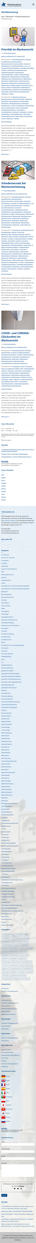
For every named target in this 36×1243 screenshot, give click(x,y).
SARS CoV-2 (17, 379)
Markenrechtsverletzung (8, 772)
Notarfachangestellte (7, 814)
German (8, 1076)
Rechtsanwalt (5, 837)
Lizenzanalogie (14, 249)
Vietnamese (9, 1109)
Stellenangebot (5, 877)
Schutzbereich (21, 110)
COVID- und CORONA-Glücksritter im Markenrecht (15, 337)
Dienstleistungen (23, 236)
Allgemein (28, 59)
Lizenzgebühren (26, 371)
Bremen (3, 480)
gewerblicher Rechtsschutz (9, 687)
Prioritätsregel (20, 105)
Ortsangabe (4, 379)
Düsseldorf (3, 483)
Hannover (3, 491)
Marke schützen (5, 1006)
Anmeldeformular (6, 61)
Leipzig (3, 494)
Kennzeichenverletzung (12, 247)
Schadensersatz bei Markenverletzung (13, 185)
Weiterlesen (5, 154)
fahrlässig (30, 238)
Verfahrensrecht (5, 902)
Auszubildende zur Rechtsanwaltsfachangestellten (15, 588)
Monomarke (25, 85)
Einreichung (19, 941)
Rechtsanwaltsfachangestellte (9, 846)
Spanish (8, 1088)
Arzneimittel (16, 366)
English (8, 1080)
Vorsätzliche (4, 271)
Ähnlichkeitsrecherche (18, 59)
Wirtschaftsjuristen (6, 919)
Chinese (8, 1117)
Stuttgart (3, 500)
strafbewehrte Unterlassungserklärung (12, 880)
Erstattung (4, 238)
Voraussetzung (28, 116)
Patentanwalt (5, 1029)
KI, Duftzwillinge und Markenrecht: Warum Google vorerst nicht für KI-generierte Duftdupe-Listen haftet (17, 450)
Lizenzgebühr (23, 249)
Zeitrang (11, 94)
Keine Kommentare (6, 121)
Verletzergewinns (12, 268)
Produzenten (5, 834)
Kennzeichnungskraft (13, 948)
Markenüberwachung (24, 83)
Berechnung (4, 236)
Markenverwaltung (6, 792)
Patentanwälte (5, 820)
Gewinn (17, 243)
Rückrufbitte (24, 107)
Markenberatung (24, 373)
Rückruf (18, 107)
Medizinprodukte (25, 375)
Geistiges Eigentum (6, 665)
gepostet (18, 241)
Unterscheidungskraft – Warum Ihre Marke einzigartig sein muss (16, 457)
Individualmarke (19, 72)
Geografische (11, 241)
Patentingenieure (6, 826)
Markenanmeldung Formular (9, 1008)
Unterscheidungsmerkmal (21, 383)
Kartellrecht (4, 1066)
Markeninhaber (24, 101)
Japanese (8, 1105)
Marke (30, 948)
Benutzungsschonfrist (7, 64)
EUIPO (3, 642)
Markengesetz (5, 750)
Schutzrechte (5, 972)
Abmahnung (4, 566)
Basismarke (16, 97)
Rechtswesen (5, 854)
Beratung (27, 234)
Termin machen (6, 440)
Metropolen (4, 798)
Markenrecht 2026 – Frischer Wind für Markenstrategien (14, 454)
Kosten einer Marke (6, 724)
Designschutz (5, 988)
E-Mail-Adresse (5, 1149)
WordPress (18, 1240)
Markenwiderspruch (6, 795)
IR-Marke (16, 74)
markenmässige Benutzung (9, 761)
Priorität (8, 87)
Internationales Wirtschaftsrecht (10, 1055)
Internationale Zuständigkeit (9, 707)
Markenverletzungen (18, 260)
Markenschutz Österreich (8, 1014)
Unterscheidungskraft (7, 383)
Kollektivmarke (5, 76)
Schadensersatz (28, 262)
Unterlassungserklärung (8, 891)
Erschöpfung (4, 628)
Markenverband (5, 85)
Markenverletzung (16, 85)
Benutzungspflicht (16, 61)
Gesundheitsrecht (6, 1049)
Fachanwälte (4, 648)
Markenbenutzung (6, 79)
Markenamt (5, 951)
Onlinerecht (4, 817)
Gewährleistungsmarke (7, 72)
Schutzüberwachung (7, 865)
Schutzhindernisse (6, 89)
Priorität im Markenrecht (17, 49)
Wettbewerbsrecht (6, 913)
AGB (20, 525)
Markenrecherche (24, 81)
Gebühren (4, 371)
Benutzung (23, 97)
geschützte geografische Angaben (11, 676)
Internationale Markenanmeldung (10, 701)
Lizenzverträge (5, 730)
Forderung (4, 241)
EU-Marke (14, 203)
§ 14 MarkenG (5, 555)
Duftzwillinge (5, 614)
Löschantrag (4, 373)
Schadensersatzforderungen (25, 264)
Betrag (11, 236)
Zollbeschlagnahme (6, 925)
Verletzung (20, 268)
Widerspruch (4, 94)
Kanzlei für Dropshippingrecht (9, 991)
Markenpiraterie (5, 764)
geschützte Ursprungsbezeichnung (17, 70)
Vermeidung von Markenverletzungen (11, 905)
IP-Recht (3, 1061)
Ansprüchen (20, 232)
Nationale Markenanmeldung (9, 803)
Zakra (29, 1237)
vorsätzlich (27, 268)
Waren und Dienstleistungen (21, 91)
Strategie (30, 112)
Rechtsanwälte (5, 840)
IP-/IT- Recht (4, 1058)
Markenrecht (4, 83)
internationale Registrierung (9, 354)
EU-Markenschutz (6, 639)
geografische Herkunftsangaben (10, 68)
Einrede (31, 236)
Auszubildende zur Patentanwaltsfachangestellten (15, 586)
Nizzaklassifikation (6, 812)
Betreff (3, 1156)
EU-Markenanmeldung (17, 66)
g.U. (29, 66)
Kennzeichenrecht (6, 713)
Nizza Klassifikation (6, 806)
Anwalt (3, 583)
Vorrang (3, 118)
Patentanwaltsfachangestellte (9, 823)
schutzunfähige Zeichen (8, 871)
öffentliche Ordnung (26, 377)
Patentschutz (5, 1040)
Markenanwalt (25, 76)
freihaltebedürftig (6, 656)
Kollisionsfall (28, 99)
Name (3, 1142)
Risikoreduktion (25, 87)
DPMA (3, 608)
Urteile (11, 91)
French (8, 1084)
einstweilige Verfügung (7, 622)
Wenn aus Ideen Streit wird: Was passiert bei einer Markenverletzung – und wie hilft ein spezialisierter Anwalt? (17, 1225)
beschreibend (5, 603)
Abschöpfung (16, 230)
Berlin (2, 475)
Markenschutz (13, 83)
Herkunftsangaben (25, 243)
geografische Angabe (7, 670)
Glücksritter (11, 371)
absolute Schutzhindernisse (9, 569)
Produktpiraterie (16, 87)
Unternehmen (23, 381)
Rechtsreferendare (6, 851)
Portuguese (9, 1096)
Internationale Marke (7, 699)
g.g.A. (26, 66)
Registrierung (5, 262)
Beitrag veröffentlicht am (13, 56)
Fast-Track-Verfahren (7, 653)
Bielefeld (3, 477)
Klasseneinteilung (24, 74)
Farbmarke (4, 651)
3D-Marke (4, 563)
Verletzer (3, 268)
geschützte (25, 241)
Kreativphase (5, 101)
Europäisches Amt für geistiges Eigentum (12, 645)
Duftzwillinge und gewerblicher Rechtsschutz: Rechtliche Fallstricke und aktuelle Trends (17, 1220)
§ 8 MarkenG (5, 560)
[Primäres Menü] (33, 4)
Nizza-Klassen (5, 809)
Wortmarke (27, 978)
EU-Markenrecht (5, 637)
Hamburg (3, 489)
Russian (7, 1121)
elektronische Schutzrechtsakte (10, 625)
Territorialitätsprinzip (26, 89)
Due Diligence (5, 611)
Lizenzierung (5, 251)
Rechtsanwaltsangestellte (8, 843)
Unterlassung (29, 972)
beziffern (15, 236)
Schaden (21, 262)
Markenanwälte (5, 738)
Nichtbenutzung (5, 105)
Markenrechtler (5, 1011)
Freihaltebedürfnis (29, 368)
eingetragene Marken (7, 617)
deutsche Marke (18, 64)
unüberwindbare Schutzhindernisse (11, 385)
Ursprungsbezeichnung (7, 116)
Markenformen (27, 79)
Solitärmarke (15, 89)
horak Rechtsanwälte (9, 53)
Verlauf (21, 116)
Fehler (21, 368)
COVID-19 (23, 366)
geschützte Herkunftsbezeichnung (11, 679)
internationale (27, 245)
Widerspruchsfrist (18, 978)
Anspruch (14, 232)
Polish (7, 1101)
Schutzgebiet (5, 860)
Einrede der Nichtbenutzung (9, 620)
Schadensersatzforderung (8, 110)
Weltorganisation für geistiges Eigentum (12, 911)
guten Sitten (18, 371)
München (3, 497)
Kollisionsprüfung (6, 721)
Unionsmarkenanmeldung (8, 888)
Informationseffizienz (7, 74)
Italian (7, 1092)
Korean (8, 1113)
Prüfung (3, 107)
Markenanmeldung (15, 76)
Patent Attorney (5, 1026)
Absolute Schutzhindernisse (8, 934)
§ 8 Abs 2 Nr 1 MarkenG (8, 557)
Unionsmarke (5, 91)
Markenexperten (6, 375)
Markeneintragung (17, 79)
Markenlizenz (5, 81)
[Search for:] (18, 545)
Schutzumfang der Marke (8, 868)
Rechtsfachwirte (5, 848)
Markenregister (15, 375)
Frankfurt (3, 486)
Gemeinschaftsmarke (7, 668)
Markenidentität (5, 752)
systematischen (5, 114)
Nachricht (4, 1163)
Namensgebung (5, 377)
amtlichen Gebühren (10, 520)
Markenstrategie (5, 781)
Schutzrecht (15, 112)
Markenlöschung (14, 81)
